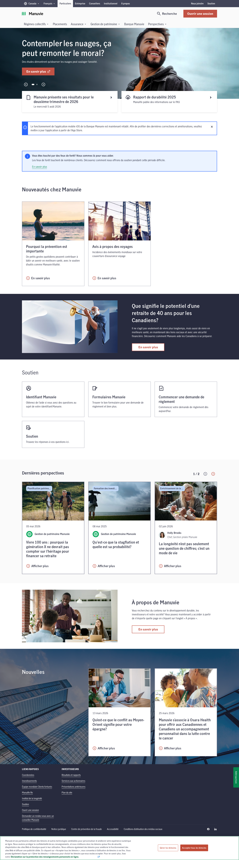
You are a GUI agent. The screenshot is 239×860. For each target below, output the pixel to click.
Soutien (211, 3)
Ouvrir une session (200, 14)
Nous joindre (197, 3)
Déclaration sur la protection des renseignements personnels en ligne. (54, 856)
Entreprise (80, 3)
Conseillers (94, 3)
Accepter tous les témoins (194, 847)
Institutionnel (110, 3)
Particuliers (65, 3)
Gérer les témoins (168, 847)
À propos (125, 3)
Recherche (169, 14)
